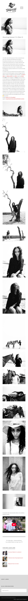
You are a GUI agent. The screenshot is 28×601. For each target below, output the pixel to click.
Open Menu (21, 8)
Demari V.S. (8, 97)
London (22, 98)
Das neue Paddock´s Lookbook (14, 552)
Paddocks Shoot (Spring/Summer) (15, 557)
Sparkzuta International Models (13, 98)
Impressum (3, 597)
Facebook (13, 97)
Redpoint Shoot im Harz (13, 563)
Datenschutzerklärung (11, 597)
